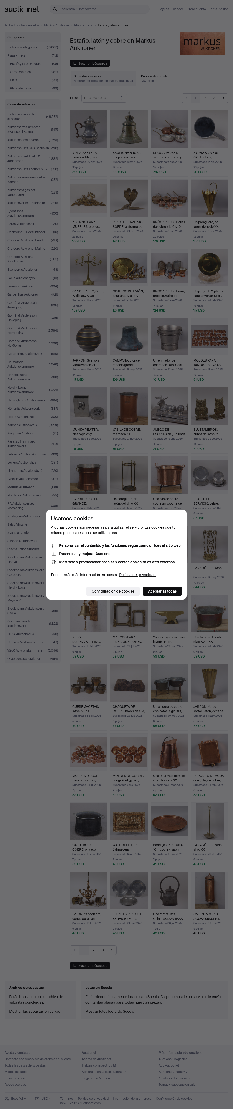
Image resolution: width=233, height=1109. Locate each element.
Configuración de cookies (113, 591)
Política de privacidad (137, 574)
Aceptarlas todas (162, 591)
